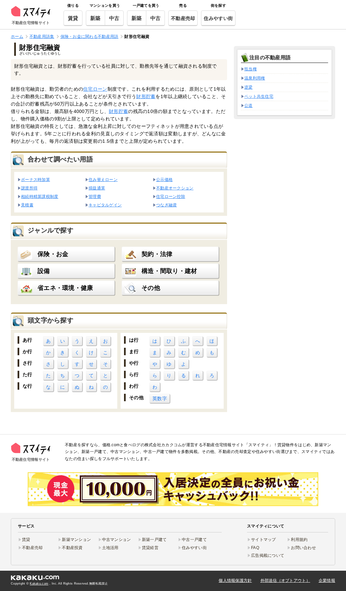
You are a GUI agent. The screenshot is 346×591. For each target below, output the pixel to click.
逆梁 (248, 87)
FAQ (255, 547)
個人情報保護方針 (235, 580)
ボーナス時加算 (35, 179)
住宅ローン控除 (170, 196)
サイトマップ (263, 539)
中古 (114, 18)
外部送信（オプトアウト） (285, 580)
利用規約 (299, 539)
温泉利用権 (254, 78)
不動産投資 (72, 547)
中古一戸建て (194, 539)
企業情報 (327, 580)
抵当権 (250, 69)
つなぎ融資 (166, 205)
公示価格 (164, 179)
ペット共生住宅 (258, 96)
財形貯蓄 (145, 96)
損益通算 (97, 188)
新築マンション (76, 539)
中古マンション (116, 539)
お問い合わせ (303, 547)
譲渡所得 (29, 188)
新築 (95, 18)
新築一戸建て (154, 539)
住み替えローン (103, 179)
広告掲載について (267, 555)
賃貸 (73, 18)
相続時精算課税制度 (39, 196)
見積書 (27, 205)
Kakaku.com (39, 583)
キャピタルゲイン (105, 205)
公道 (248, 105)
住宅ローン (95, 89)
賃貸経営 (150, 547)
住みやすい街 (218, 18)
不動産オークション (175, 188)
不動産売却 (183, 18)
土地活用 (110, 547)
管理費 (95, 196)
